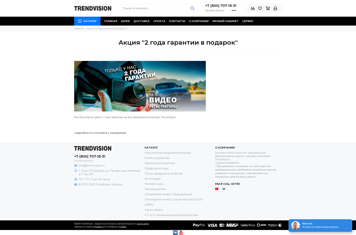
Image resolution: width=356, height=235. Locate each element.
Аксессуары (153, 178)
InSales (122, 226)
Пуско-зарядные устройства (164, 173)
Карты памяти (154, 209)
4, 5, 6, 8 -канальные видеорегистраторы (171, 215)
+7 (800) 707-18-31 (220, 6)
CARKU (149, 204)
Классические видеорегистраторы (168, 152)
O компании (199, 21)
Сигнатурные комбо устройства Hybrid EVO (174, 199)
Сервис (247, 21)
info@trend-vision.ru (92, 165)
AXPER (125, 21)
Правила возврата (227, 162)
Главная (110, 21)
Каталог (90, 21)
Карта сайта (143, 223)
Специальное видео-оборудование (168, 194)
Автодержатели (155, 189)
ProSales (97, 226)
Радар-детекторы (157, 168)
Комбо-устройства (157, 158)
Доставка (142, 21)
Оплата (159, 21)
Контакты (177, 21)
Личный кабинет (225, 21)
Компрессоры (154, 184)
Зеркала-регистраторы (160, 163)
